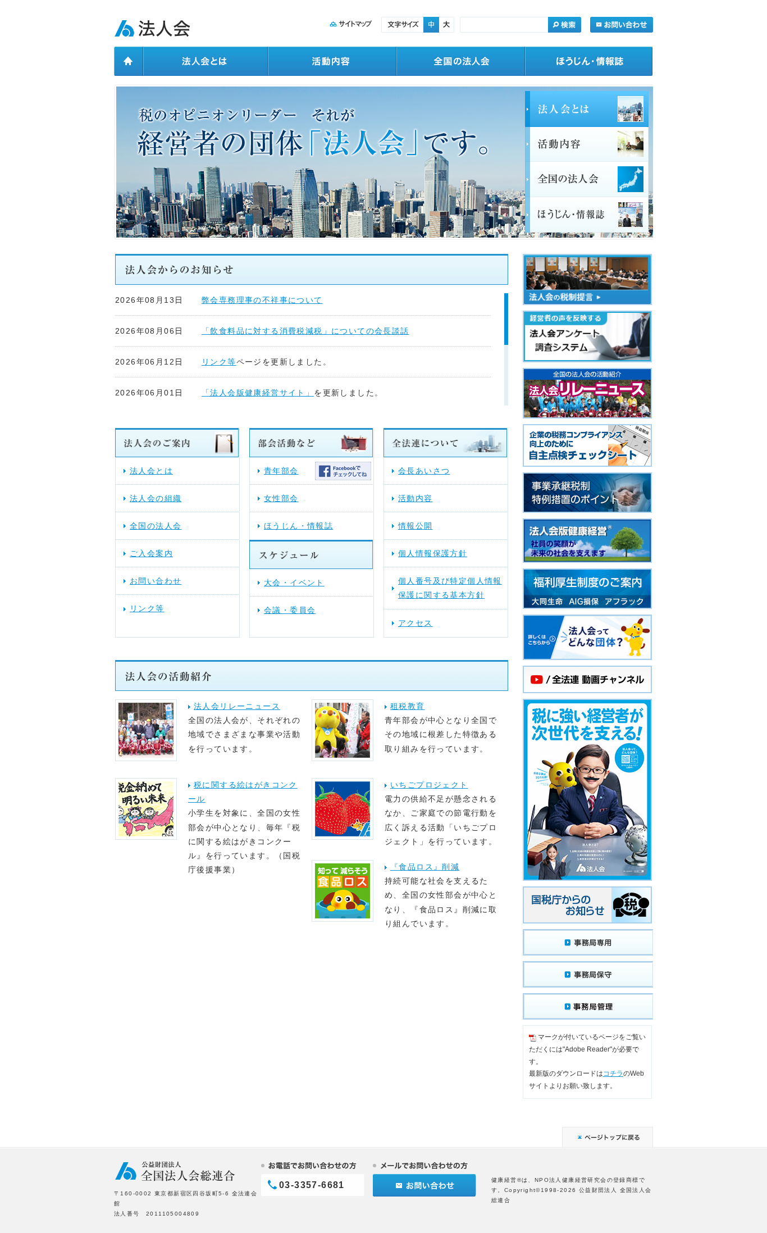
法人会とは (151, 470)
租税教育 (407, 706)
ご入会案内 (151, 553)
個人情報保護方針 (432, 553)
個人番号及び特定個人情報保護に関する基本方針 (450, 587)
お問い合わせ (155, 580)
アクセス (415, 622)
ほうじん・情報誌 (298, 525)
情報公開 (415, 525)
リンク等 (219, 361)
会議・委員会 (290, 610)
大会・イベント (294, 582)
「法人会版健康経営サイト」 (258, 392)
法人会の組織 (155, 498)
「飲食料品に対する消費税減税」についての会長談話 (305, 330)
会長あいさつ (424, 470)
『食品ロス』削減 (424, 866)
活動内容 (415, 498)
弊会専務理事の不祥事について (262, 299)
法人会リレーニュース (237, 706)
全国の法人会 (155, 525)
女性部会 (281, 498)
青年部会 (281, 470)
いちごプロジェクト (429, 784)
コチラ (613, 1073)
